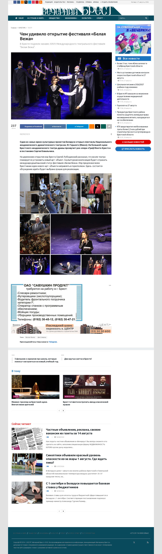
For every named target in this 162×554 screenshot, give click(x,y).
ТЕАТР (30, 28)
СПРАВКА (89, 2)
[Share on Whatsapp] (103, 126)
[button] (50, 193)
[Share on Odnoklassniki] (91, 126)
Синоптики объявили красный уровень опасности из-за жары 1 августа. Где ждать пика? (76, 459)
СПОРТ (100, 18)
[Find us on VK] (18, 2)
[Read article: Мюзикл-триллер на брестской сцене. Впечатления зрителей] (35, 387)
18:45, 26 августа (125, 90)
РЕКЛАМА (70, 2)
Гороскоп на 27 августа (127, 106)
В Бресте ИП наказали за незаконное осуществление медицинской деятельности (132, 96)
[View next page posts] (63, 410)
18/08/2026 (60, 437)
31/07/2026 (60, 466)
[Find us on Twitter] (26, 2)
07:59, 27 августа (125, 80)
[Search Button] (146, 18)
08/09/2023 (25, 134)
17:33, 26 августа (125, 102)
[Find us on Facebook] (14, 2)
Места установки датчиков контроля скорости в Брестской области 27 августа (133, 75)
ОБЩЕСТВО (54, 18)
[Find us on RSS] (40, 2)
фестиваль (42, 337)
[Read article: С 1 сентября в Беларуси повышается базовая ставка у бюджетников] (27, 493)
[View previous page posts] (59, 410)
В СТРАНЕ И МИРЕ (36, 18)
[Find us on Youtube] (37, 2)
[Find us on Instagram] (33, 2)
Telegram (53, 342)
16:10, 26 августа (125, 123)
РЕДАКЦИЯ (49, 2)
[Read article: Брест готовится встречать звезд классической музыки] (87, 387)
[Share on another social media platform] (109, 126)
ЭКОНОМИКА (71, 18)
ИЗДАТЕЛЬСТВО (59, 2)
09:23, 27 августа (125, 69)
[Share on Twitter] (97, 126)
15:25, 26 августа (125, 137)
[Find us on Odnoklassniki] (22, 2)
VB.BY (21, 18)
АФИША (96, 2)
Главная (13, 28)
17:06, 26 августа (125, 108)
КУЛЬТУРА (86, 18)
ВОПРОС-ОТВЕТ (74, 533)
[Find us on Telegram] (29, 2)
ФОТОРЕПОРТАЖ (88, 533)
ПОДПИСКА (80, 2)
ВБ (48, 437)
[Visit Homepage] (81, 9)
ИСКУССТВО (69, 396)
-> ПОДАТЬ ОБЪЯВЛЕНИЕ (109, 2)
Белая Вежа (30, 337)
